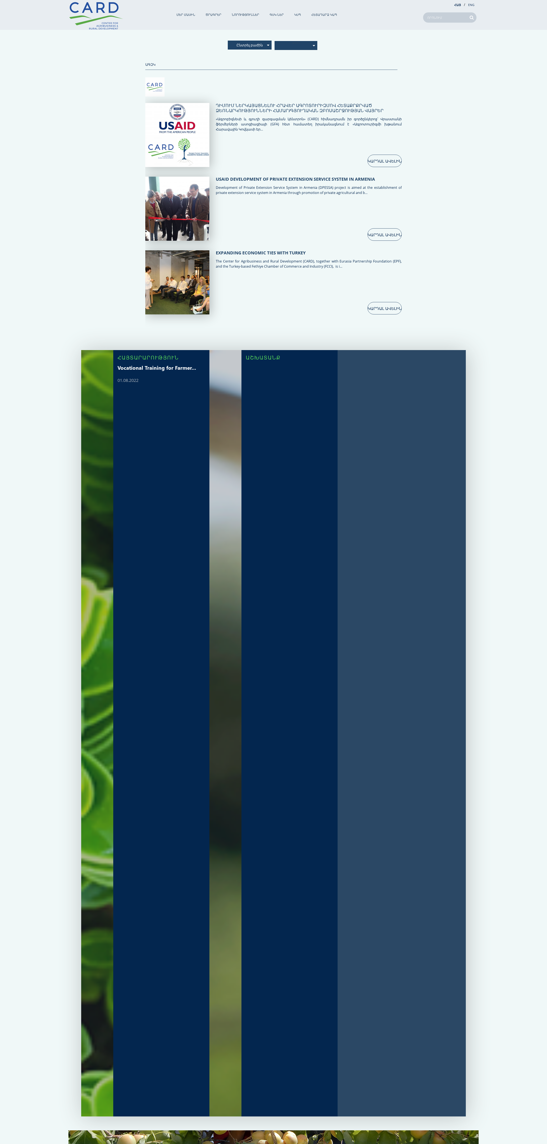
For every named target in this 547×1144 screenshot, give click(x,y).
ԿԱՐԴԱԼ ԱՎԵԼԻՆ (384, 161)
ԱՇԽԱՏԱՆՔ (263, 357)
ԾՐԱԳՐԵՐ (213, 14)
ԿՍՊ (297, 14)
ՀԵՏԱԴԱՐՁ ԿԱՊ (324, 14)
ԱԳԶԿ (296, 43)
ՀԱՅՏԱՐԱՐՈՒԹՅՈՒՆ (148, 357)
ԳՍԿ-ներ (277, 14)
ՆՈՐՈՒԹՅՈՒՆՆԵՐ (245, 14)
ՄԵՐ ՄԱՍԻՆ (185, 14)
